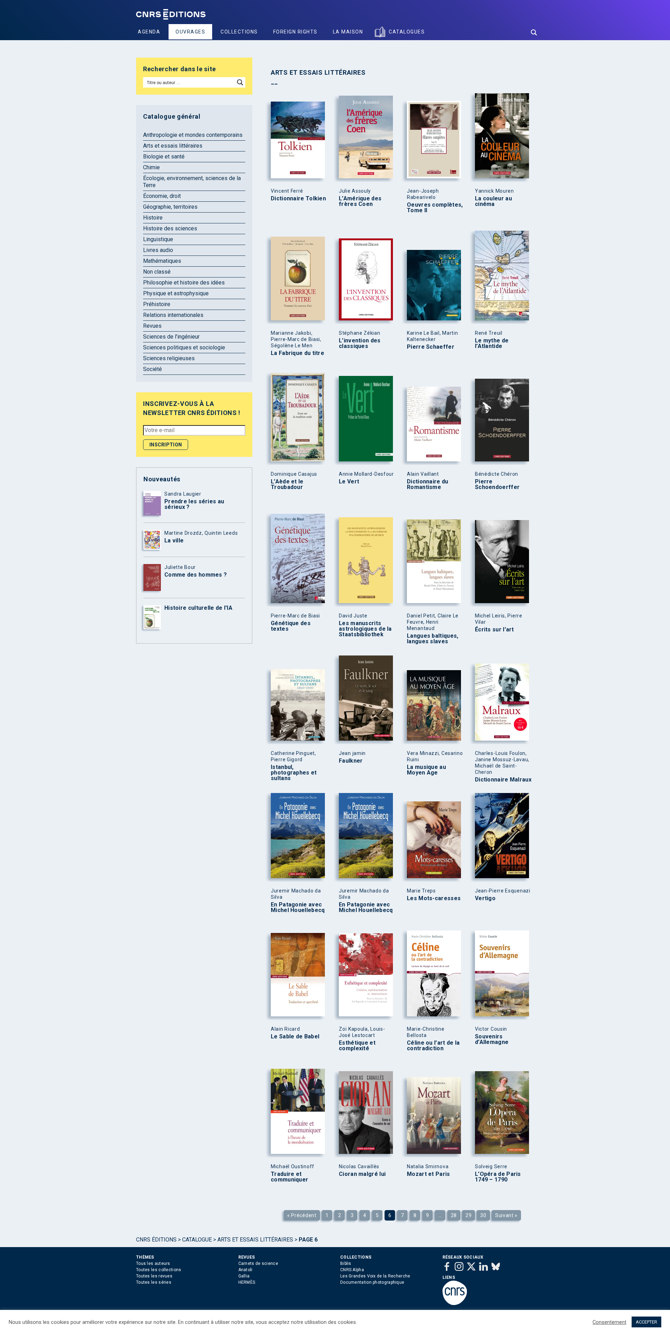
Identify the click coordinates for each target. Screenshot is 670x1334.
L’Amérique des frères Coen (360, 201)
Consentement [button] (609, 1322)
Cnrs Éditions (156, 1239)
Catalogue (197, 1239)
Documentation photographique (372, 1282)
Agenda (149, 32)
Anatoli (245, 1269)
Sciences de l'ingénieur (171, 336)
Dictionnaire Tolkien (298, 198)
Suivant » (506, 1215)
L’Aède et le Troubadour (287, 484)
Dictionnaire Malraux (503, 780)
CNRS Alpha (352, 1269)
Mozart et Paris (428, 1174)
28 (454, 1215)
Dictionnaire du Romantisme (427, 484)
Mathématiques (162, 261)
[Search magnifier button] (534, 32)
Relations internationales (173, 315)
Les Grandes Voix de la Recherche (375, 1276)
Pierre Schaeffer (430, 347)
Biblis (345, 1263)
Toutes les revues (154, 1276)
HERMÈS (246, 1282)
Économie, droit (162, 196)
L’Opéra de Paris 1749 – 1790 (498, 1177)
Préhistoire (156, 304)
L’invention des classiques (360, 343)
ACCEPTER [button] (646, 1322)
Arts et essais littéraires (172, 145)
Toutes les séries (153, 1282)
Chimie (151, 167)
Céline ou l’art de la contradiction (433, 1045)
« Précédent (302, 1215)
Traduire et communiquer (289, 1177)
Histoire (153, 217)
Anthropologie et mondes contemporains (193, 135)
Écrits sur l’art (494, 629)
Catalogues (407, 32)
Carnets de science (258, 1263)
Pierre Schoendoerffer (497, 484)
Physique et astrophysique (176, 293)
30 (483, 1215)
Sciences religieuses (169, 358)
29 (468, 1215)
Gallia (244, 1276)
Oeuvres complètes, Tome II (435, 207)
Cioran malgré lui (362, 1174)
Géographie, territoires (170, 206)
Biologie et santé (164, 156)
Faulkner (351, 761)
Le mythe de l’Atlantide (491, 343)
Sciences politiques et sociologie (184, 347)
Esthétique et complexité (357, 1045)
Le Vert (349, 481)
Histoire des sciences (170, 228)
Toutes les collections (158, 1269)
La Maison (348, 32)
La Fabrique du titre (297, 353)
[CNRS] (454, 1303)
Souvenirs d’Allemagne (491, 1039)
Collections (239, 32)
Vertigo (485, 898)
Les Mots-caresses (434, 898)
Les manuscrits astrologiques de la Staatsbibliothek (365, 629)
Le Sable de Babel (295, 1036)
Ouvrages (190, 32)
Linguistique (158, 239)
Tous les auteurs (153, 1263)
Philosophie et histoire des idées (184, 282)
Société (152, 369)
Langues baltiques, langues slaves (432, 638)
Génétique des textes (291, 626)
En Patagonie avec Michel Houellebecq (298, 907)
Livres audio (158, 250)
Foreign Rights (295, 32)
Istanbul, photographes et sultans (294, 772)
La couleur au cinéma (493, 201)
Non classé (157, 271)
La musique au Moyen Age (426, 770)
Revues (152, 326)
